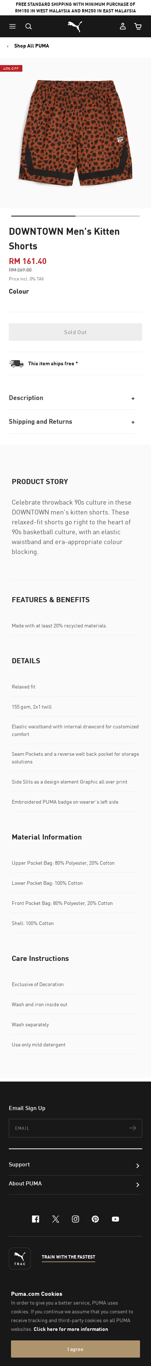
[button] (14, 26)
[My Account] (123, 26)
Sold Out (75, 332)
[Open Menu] (14, 26)
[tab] (43, 216)
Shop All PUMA (31, 46)
